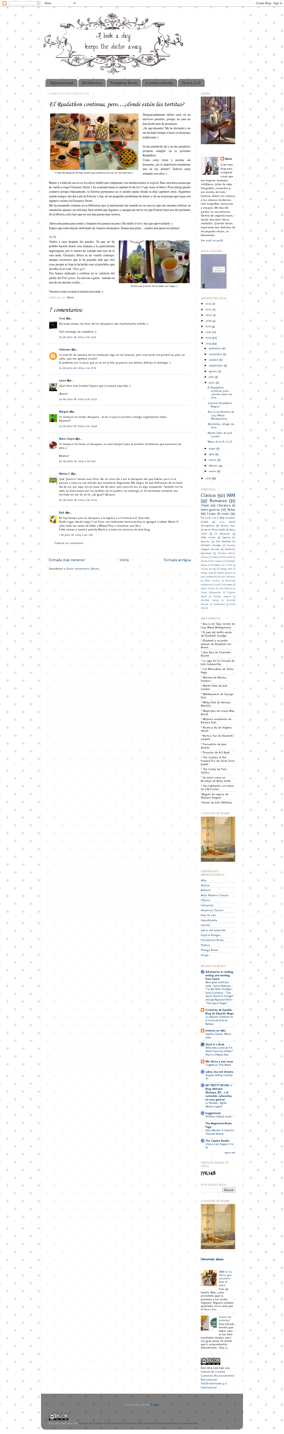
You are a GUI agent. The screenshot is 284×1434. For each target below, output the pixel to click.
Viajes (205, 505)
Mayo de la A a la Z (220, 441)
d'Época (205, 900)
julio (212, 376)
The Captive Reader (217, 1140)
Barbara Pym (228, 525)
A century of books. (159, 83)
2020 (209, 315)
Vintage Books (209, 950)
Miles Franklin (212, 580)
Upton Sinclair (208, 588)
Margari (64, 411)
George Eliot (226, 569)
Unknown (64, 349)
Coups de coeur (218, 514)
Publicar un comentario (69, 543)
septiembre (216, 365)
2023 (208, 303)
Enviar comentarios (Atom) (82, 568)
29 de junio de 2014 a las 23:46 (78, 426)
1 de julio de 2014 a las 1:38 (76, 534)
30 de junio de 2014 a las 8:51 (77, 461)
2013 (208, 478)
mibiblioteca (219, 604)
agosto (213, 371)
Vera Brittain (225, 588)
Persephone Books (123, 83)
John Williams (228, 576)
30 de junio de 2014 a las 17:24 (78, 500)
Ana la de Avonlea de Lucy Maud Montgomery (221, 415)
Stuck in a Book (214, 1044)
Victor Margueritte (211, 592)
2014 (208, 343)
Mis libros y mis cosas (219, 1061)
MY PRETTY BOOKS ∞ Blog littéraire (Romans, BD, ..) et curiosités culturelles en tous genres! (218, 1092)
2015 (208, 337)
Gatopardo (207, 905)
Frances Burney (208, 569)
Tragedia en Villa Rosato (218, 1064)
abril (212, 454)
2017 (208, 326)
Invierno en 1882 (215, 1030)
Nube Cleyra (66, 438)
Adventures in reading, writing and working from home (219, 975)
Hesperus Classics (212, 910)
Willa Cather (208, 537)
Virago (205, 955)
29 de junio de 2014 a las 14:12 (77, 337)
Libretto (205, 925)
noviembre (216, 354)
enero (213, 471)
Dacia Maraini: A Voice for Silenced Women (219, 1132)
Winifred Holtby (210, 600)
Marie (228, 158)
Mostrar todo (230, 1152)
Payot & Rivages (211, 935)
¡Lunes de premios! (225, 1318)
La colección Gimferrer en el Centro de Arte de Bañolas (219, 1020)
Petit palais (68, 278)
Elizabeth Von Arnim (221, 565)
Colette (214, 557)
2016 (208, 332)
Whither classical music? (219, 1116)
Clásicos (208, 495)
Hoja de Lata (208, 915)
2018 (208, 320)
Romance (218, 500)
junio (212, 382)
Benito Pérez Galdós (214, 529)
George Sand (207, 573)
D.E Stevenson (222, 533)
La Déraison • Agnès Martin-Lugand (216, 1104)
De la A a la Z (191, 83)
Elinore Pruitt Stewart (212, 561)
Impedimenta (209, 920)
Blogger (155, 1404)
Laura (62, 380)
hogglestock (213, 1113)
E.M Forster (227, 557)
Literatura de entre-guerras (218, 507)
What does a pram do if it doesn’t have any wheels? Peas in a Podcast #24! (219, 1051)
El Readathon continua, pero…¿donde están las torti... (220, 392)
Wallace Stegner (222, 596)
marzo (213, 459)
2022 (208, 309)
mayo (212, 448)
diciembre (215, 348)
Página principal (62, 83)
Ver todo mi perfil (212, 240)
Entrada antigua (177, 559)
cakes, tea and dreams (219, 1071)
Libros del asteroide (213, 930)
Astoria (205, 885)
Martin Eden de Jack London (220, 434)
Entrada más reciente (66, 559)
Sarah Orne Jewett (223, 584)
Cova (62, 318)
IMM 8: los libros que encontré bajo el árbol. (225, 1278)
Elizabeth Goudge (211, 545)
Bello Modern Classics (215, 895)
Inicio (124, 559)
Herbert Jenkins (224, 573)
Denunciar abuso (212, 1259)
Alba (203, 880)
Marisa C (64, 473)
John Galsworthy (209, 576)
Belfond (205, 890)
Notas (231, 510)
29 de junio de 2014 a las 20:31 (78, 399)
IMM (231, 495)
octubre (214, 359)
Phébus (205, 945)
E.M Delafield (223, 541)
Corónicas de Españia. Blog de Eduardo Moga (219, 1011)
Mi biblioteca (92, 83)
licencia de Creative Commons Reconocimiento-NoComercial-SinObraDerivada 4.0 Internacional (138, 1423)
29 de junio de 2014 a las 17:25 (77, 368)
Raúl (61, 512)
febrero (214, 465)
